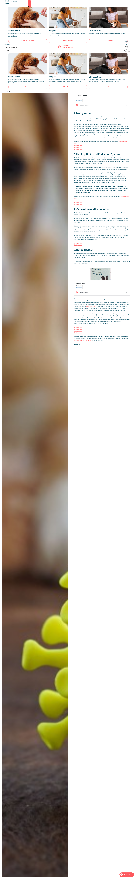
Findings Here (78, 145)
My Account (127, 50)
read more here (91, 306)
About (8, 91)
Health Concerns (11, 47)
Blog (126, 47)
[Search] (29, 4)
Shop (7, 50)
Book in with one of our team (82, 340)
